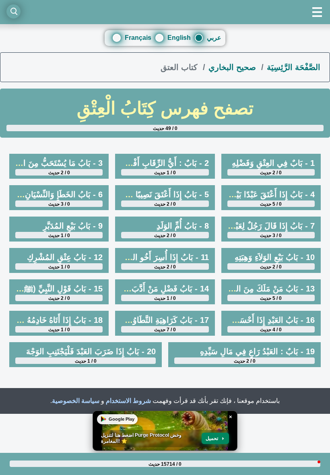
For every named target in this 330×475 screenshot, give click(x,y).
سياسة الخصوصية (75, 400)
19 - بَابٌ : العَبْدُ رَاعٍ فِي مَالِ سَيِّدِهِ (257, 351)
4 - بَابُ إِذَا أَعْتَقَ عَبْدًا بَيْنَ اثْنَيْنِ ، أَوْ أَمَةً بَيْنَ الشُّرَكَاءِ (229, 194)
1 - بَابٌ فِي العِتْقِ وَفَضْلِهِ (273, 163)
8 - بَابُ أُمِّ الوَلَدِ (183, 225)
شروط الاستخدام (128, 400)
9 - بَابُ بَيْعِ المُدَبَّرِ (73, 225)
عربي (214, 37)
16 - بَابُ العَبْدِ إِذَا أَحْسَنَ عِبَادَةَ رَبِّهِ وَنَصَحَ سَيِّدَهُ (237, 320)
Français (138, 37)
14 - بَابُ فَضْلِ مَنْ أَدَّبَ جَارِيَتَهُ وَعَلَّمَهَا (146, 288)
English (179, 37)
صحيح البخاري (233, 67)
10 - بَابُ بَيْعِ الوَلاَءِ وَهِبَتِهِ (275, 257)
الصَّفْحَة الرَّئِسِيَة (293, 67)
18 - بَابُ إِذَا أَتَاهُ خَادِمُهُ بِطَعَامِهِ (51, 320)
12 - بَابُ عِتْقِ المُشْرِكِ (65, 257)
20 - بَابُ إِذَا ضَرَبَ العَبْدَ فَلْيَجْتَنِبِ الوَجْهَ (91, 351)
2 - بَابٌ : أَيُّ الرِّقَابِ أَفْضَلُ (164, 163)
